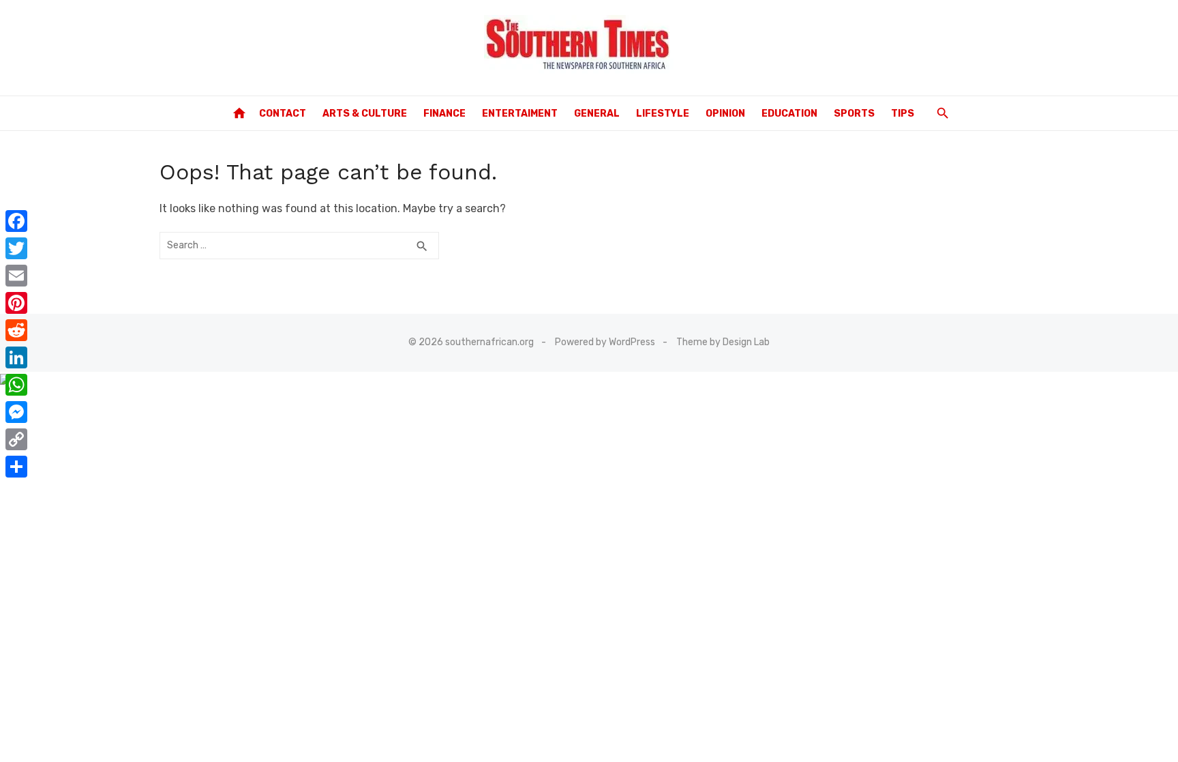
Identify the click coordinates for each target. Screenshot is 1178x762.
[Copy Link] (16, 439)
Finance (444, 113)
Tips (902, 113)
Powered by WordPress (605, 342)
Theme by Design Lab (723, 342)
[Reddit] (16, 330)
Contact (282, 113)
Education (789, 113)
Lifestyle (662, 113)
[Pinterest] (16, 303)
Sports (854, 113)
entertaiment (520, 113)
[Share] (16, 466)
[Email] (16, 275)
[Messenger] (16, 412)
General (597, 113)
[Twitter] (16, 248)
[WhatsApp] (16, 384)
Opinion (725, 113)
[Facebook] (16, 221)
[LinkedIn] (16, 357)
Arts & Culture (364, 113)
